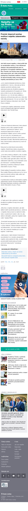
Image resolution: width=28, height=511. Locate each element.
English (3, 497)
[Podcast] (2, 121)
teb (9, 262)
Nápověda (18, 447)
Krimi (3, 281)
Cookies (3, 496)
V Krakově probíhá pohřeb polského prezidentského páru (16, 381)
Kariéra (17, 451)
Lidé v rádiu (18, 449)
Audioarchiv (18, 8)
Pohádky (4, 284)
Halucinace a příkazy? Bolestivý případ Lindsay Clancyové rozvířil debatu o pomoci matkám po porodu (13, 429)
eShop (3, 451)
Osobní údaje (10, 496)
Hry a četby (5, 278)
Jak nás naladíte (19, 444)
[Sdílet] (5, 121)
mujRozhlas (4, 273)
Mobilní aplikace (6, 466)
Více (22, 18)
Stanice (3, 449)
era (12, 262)
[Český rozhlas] (6, 2)
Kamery (25, 8)
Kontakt (17, 454)
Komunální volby (6, 447)
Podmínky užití (19, 496)
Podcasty (4, 464)
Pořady (4, 288)
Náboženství (5, 18)
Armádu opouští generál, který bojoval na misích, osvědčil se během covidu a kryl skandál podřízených (12, 415)
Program (10, 8)
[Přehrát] (4, 115)
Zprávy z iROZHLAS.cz (9, 392)
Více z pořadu (6, 354)
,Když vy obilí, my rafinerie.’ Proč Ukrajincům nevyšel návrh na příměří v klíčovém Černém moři (14, 423)
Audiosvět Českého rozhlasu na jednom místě (13, 298)
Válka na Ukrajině (6, 444)
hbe (6, 262)
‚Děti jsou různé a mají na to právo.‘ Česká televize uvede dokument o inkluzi (17, 366)
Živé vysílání (5, 291)
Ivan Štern (15, 59)
